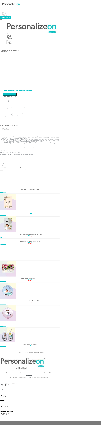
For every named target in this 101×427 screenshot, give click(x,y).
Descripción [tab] (4, 128)
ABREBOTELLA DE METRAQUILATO (30, 344)
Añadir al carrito (9, 94)
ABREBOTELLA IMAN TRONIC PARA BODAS (30, 189)
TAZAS (3, 9)
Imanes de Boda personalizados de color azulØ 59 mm (30, 300)
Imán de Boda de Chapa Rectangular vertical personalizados (30, 234)
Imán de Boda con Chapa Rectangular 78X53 (30, 278)
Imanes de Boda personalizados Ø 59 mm (30, 322)
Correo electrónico (3, 167)
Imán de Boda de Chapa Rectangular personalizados (30, 241)
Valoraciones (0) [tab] (5, 129)
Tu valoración (2, 163)
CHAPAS (4, 8)
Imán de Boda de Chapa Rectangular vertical (30, 212)
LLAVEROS (4, 10)
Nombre (1, 165)
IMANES (4, 7)
